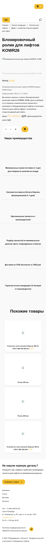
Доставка (5, 497)
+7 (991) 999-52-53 (13, 508)
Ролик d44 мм (23, 382)
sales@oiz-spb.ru (8, 517)
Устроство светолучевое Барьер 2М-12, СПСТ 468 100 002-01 (23, 347)
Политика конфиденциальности (13, 528)
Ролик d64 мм (23, 416)
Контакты (5, 501)
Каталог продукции (19, 25)
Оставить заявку (30, 7)
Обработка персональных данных (14, 531)
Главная (5, 25)
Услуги (4, 494)
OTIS (32, 349)
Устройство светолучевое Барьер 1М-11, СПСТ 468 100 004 (23, 448)
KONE (12, 80)
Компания (6, 490)
